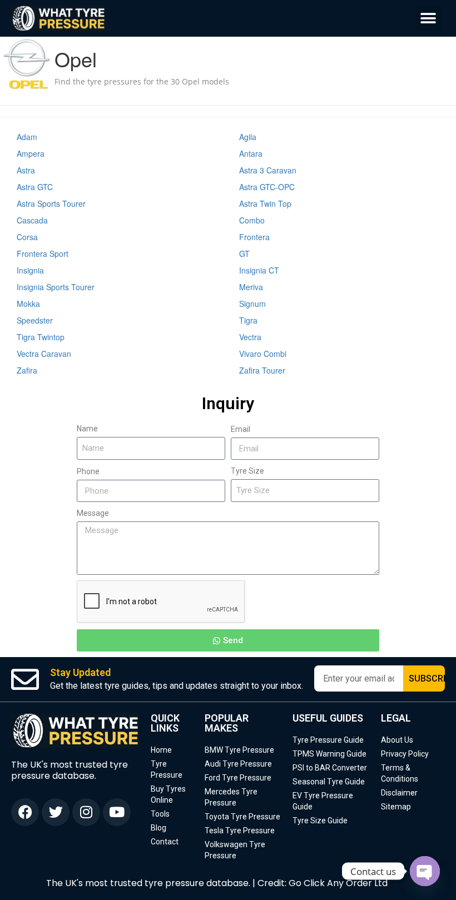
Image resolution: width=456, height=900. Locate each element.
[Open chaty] (425, 871)
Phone (88, 471)
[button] (428, 18)
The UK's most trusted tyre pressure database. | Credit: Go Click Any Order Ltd (217, 883)
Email (240, 429)
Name (87, 428)
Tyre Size (247, 470)
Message (93, 513)
